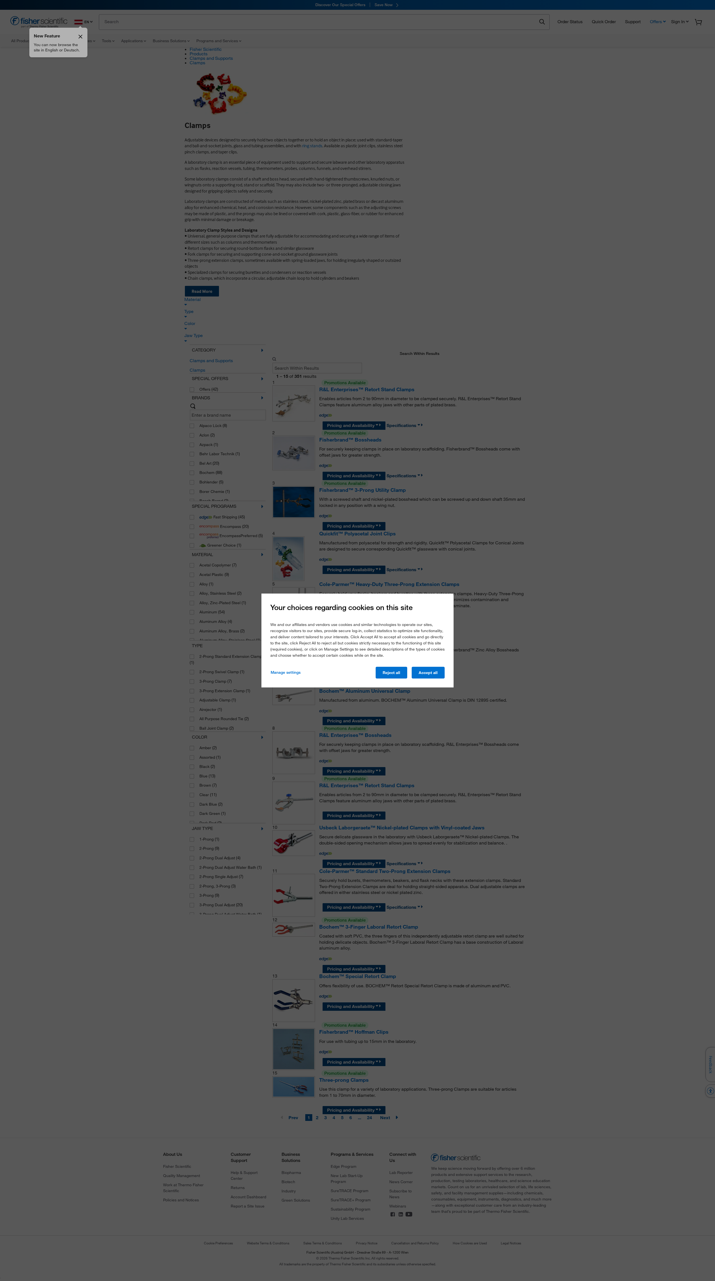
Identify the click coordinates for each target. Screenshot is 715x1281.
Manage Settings (286, 672)
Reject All (391, 672)
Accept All (428, 672)
